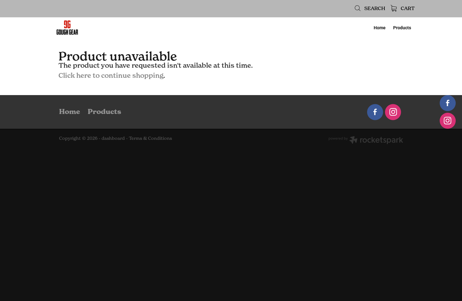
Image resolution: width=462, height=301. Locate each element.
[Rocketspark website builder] (365, 141)
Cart (407, 8)
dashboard (113, 138)
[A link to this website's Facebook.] (448, 103)
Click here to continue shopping (110, 75)
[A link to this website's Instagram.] (448, 121)
